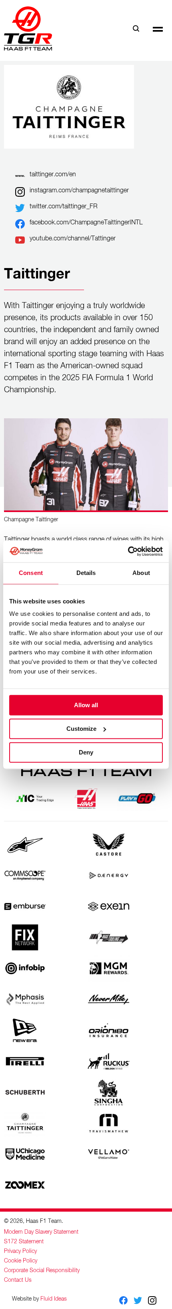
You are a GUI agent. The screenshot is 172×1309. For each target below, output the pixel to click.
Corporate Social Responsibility (42, 1270)
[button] (157, 28)
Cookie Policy (20, 1261)
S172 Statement (24, 1241)
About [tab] (141, 572)
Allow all (86, 705)
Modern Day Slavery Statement (41, 1232)
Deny (86, 752)
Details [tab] (86, 572)
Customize (81, 728)
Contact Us (18, 1280)
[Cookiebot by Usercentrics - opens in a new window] (128, 551)
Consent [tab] (31, 572)
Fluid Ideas (53, 1299)
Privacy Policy (20, 1251)
